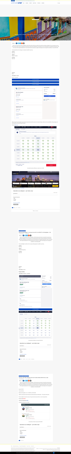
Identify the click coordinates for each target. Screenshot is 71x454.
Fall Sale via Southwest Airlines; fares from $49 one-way (23, 0)
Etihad (51, 449)
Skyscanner (47, 448)
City (16, 207)
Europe (15, 200)
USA (14, 198)
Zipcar (59, 451)
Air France (46, 449)
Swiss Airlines (58, 449)
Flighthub (41, 448)
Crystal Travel (53, 448)
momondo (43, 448)
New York (33, 19)
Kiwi (55, 448)
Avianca (48, 449)
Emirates (50, 449)
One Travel (57, 448)
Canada (15, 199)
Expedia (45, 448)
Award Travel (37, 19)
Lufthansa (56, 449)
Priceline (39, 448)
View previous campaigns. (16, 202)
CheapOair (50, 448)
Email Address (15, 193)
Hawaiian (53, 449)
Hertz (57, 451)
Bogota (14, 207)
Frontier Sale (22, 440)
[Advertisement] (35, 11)
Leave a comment (35, 210)
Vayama (59, 448)
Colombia (19, 207)
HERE (27, 400)
